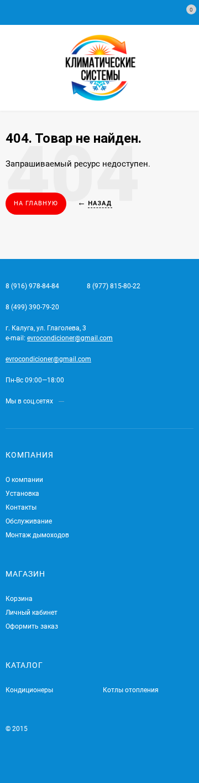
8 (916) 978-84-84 (32, 286)
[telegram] (72, 401)
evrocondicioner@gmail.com (70, 338)
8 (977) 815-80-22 (113, 286)
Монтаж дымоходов (37, 535)
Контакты (21, 507)
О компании (24, 480)
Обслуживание (29, 521)
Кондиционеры (29, 690)
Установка (22, 493)
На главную (36, 203)
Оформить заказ (32, 626)
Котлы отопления (131, 690)
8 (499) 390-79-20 (32, 307)
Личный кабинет (31, 612)
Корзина (19, 599)
